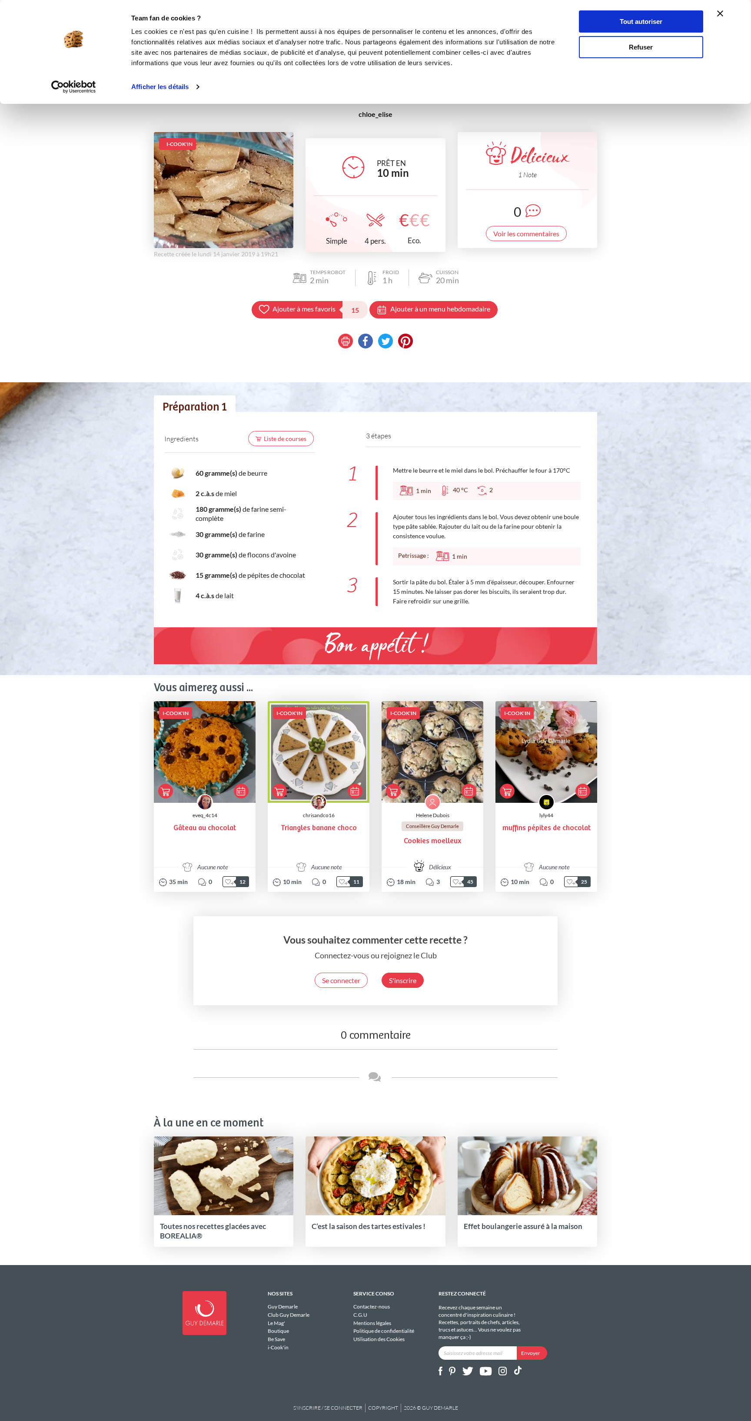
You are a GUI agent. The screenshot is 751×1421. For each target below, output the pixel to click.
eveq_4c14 (205, 815)
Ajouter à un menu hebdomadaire (440, 309)
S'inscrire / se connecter (327, 1407)
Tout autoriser (641, 21)
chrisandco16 (319, 815)
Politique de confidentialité (383, 1331)
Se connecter (341, 980)
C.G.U (360, 1315)
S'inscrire (402, 980)
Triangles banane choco (319, 828)
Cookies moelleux (432, 841)
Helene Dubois (432, 815)
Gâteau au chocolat (204, 828)
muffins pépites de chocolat (546, 828)
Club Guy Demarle (288, 1315)
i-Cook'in (278, 1347)
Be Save (276, 1339)
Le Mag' (276, 1323)
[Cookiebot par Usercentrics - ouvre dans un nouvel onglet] (74, 86)
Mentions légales (372, 1323)
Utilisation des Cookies (379, 1339)
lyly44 (546, 815)
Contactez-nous (371, 1307)
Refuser (641, 47)
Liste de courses (285, 438)
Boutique (278, 1331)
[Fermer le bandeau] (720, 13)
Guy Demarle (283, 1307)
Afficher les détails (160, 86)
